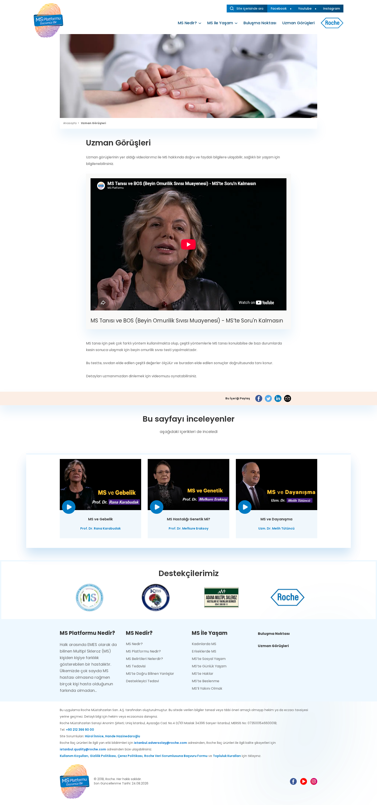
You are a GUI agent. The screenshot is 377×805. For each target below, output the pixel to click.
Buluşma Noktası (259, 23)
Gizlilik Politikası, (103, 756)
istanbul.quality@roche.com (83, 749)
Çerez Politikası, (130, 756)
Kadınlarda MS (204, 643)
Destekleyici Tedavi (142, 681)
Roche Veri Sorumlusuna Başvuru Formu (175, 756)
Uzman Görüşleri (298, 23)
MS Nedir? (187, 23)
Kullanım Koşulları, (74, 756)
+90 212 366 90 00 (80, 729)
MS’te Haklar (202, 673)
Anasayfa (70, 123)
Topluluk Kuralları (227, 756)
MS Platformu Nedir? (143, 651)
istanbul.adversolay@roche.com (160, 743)
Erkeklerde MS (204, 651)
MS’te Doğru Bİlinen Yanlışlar (150, 673)
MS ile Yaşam (220, 23)
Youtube (305, 8)
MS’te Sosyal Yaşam (209, 658)
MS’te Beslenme (205, 681)
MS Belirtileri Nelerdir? (144, 658)
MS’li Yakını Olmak (207, 688)
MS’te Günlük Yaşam (209, 666)
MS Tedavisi (136, 666)
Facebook (279, 8)
